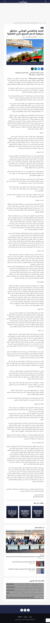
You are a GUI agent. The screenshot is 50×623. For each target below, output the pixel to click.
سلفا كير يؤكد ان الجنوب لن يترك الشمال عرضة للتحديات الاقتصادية (38, 513)
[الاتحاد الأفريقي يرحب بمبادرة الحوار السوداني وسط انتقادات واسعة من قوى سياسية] (25, 541)
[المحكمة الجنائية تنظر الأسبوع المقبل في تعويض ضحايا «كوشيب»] (40, 571)
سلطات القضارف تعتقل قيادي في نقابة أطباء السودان (23, 562)
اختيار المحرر (42, 555)
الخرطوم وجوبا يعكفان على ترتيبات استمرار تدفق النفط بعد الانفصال (25, 513)
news (41, 23)
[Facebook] (28, 610)
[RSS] (21, 610)
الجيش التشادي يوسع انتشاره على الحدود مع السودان (29, 587)
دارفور (23, 37)
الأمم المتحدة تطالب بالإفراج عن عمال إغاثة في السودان (29, 584)
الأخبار (33, 37)
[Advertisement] (25, 12)
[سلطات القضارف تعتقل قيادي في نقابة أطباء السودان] (40, 564)
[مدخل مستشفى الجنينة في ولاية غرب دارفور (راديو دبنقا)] (25, 50)
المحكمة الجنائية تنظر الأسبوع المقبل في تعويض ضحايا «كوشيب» (21, 569)
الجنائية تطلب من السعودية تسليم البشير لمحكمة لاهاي (12, 514)
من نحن (30, 617)
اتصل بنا (25, 617)
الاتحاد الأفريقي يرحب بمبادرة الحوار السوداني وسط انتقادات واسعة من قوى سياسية (25, 556)
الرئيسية (44, 23)
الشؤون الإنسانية (28, 37)
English (20, 617)
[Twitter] (25, 610)
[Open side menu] (45, 1)
